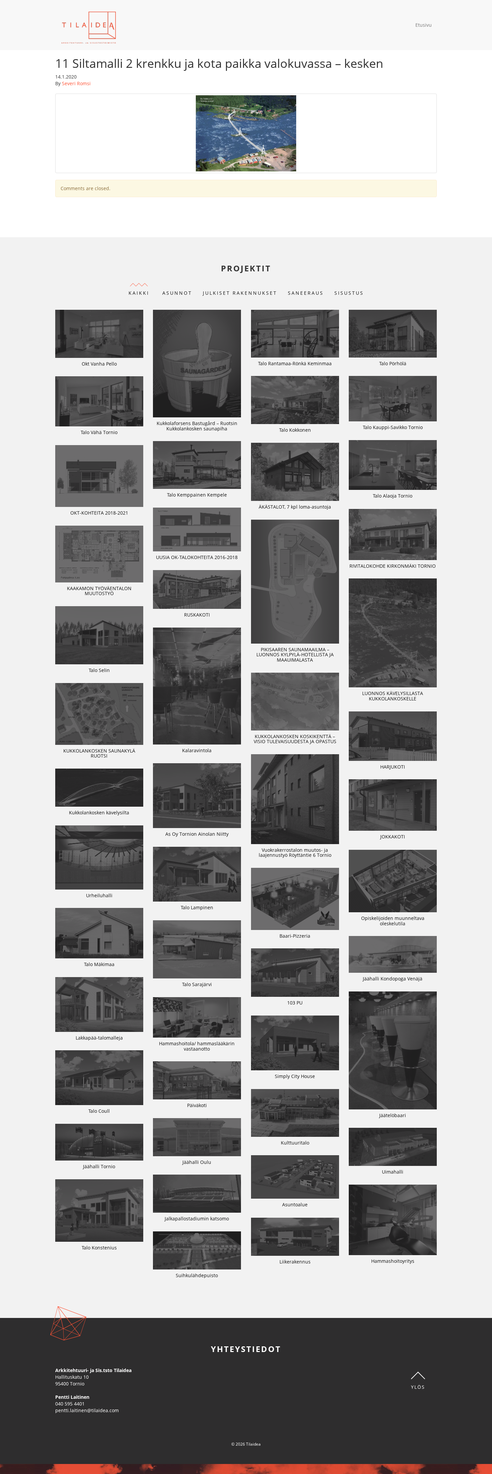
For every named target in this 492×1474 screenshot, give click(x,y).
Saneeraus (306, 293)
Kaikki (139, 293)
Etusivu (423, 25)
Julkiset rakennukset (240, 293)
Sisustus (349, 293)
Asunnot (177, 293)
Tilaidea (89, 25)
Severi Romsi (76, 83)
